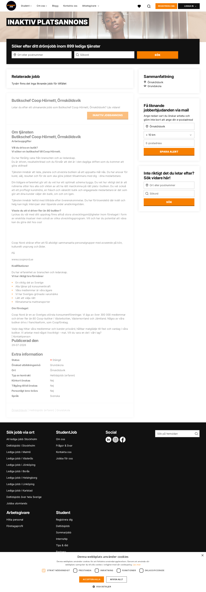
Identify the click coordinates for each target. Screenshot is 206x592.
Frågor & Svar (64, 445)
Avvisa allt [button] (116, 579)
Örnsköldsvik (19, 410)
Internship (62, 538)
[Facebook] (123, 439)
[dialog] (103, 572)
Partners (61, 551)
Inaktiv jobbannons (108, 115)
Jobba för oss (64, 458)
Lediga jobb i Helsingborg (21, 477)
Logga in (189, 6)
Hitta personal (14, 519)
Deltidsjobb (63, 526)
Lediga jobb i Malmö (18, 452)
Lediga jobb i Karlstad (19, 490)
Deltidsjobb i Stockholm (20, 445)
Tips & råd (62, 545)
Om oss (60, 439)
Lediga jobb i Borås (17, 471)
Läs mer (137, 564)
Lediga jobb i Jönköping (20, 464)
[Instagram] (116, 439)
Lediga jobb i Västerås (19, 458)
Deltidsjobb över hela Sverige (24, 497)
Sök (169, 202)
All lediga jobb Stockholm (21, 439)
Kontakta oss (70, 5)
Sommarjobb (63, 532)
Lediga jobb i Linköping (20, 484)
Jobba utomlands (16, 503)
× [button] (202, 555)
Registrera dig (166, 6)
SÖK (157, 55)
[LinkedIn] (109, 439)
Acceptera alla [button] (91, 579)
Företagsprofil (14, 526)
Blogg (55, 5)
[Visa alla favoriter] (139, 5)
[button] (103, 586)
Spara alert (169, 151)
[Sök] (149, 5)
